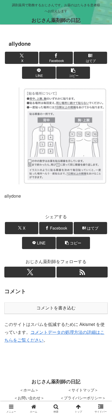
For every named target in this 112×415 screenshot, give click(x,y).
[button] (73, 73)
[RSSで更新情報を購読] (82, 272)
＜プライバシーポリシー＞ (83, 397)
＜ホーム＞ (29, 390)
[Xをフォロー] (29, 272)
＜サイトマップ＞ (83, 390)
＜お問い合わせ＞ (29, 397)
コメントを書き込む (56, 308)
